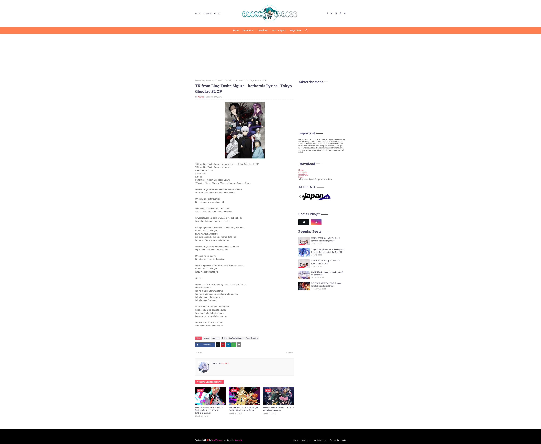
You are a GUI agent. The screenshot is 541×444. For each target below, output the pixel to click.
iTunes (301, 170)
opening (215, 338)
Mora (300, 177)
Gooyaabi (238, 440)
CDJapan (302, 172)
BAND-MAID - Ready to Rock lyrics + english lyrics (327, 273)
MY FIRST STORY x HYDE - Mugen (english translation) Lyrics (326, 284)
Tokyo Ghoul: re (207, 81)
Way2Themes (216, 440)
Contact (217, 13)
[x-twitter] (331, 13)
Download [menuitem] (262, 30)
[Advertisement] (270, 55)
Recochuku (303, 175)
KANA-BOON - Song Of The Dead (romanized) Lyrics (325, 262)
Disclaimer (207, 13)
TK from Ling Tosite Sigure (232, 338)
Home (197, 13)
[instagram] (336, 13)
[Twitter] (218, 344)
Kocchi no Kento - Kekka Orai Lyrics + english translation (278, 408)
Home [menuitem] (236, 30)
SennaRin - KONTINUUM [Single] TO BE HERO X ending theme (243, 408)
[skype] (345, 13)
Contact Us (334, 440)
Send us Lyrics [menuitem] (278, 30)
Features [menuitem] (247, 30)
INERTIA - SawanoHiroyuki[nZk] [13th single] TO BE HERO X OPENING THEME (209, 410)
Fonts (344, 440)
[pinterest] (340, 13)
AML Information (320, 440)
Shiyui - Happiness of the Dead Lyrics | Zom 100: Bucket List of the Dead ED (327, 250)
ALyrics (201, 97)
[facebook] (327, 13)
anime (206, 338)
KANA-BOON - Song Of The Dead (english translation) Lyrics (325, 239)
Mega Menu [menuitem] (295, 30)
